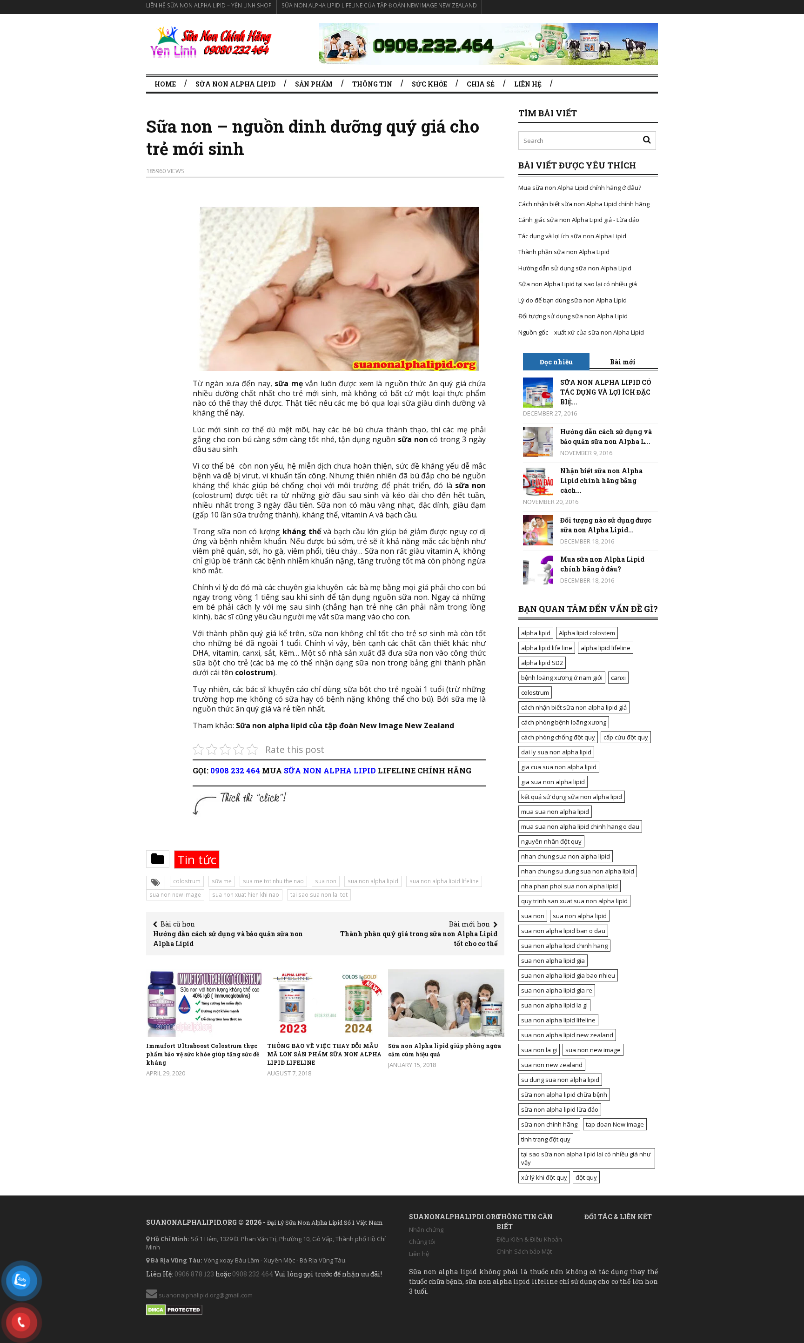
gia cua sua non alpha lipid (558, 767)
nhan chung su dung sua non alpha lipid (577, 871)
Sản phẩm (314, 84)
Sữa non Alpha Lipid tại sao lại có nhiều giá (577, 284)
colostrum (187, 881)
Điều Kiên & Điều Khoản (529, 1239)
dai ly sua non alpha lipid (556, 752)
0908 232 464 (235, 770)
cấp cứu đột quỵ (625, 737)
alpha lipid (535, 633)
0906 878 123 (194, 1273)
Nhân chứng (426, 1229)
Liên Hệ (528, 84)
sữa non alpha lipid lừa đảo (559, 1109)
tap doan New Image (615, 1124)
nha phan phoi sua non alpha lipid (569, 886)
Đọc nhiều (556, 361)
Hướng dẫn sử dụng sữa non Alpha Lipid (574, 268)
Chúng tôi (422, 1241)
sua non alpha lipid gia (553, 960)
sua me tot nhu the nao (273, 881)
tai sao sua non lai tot (319, 895)
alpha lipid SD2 (542, 662)
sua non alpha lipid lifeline (444, 881)
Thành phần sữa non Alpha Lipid (564, 252)
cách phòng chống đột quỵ (558, 737)
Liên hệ (419, 1253)
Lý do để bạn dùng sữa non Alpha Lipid (572, 300)
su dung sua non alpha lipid (560, 1079)
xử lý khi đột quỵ (544, 1177)
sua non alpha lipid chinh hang (564, 945)
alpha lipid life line (546, 648)
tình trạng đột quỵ (545, 1139)
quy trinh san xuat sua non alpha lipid (574, 901)
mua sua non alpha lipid (555, 811)
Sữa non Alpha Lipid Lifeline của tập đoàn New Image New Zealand (379, 5)
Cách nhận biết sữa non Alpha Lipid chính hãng (584, 204)
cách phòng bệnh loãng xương (563, 722)
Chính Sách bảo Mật (524, 1251)
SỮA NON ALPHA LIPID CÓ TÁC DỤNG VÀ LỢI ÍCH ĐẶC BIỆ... (605, 392)
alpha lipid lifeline (605, 648)
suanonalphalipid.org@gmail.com (205, 1295)
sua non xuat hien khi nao (245, 895)
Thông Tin (372, 84)
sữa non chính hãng (549, 1124)
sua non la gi (539, 1050)
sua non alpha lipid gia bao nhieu (568, 975)
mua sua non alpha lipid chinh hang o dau (580, 826)
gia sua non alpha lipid (553, 782)
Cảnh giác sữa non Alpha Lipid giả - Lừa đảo (578, 219)
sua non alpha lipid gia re (556, 990)
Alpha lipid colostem (587, 633)
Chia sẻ (481, 84)
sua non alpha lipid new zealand (567, 1035)
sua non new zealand (552, 1065)
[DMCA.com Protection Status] (174, 1308)
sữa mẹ (222, 881)
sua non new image (175, 895)
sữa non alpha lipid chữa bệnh (564, 1094)
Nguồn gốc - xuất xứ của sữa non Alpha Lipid (581, 332)
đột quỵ (586, 1177)
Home (165, 84)
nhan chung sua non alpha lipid (565, 856)
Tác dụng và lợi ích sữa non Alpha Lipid (572, 236)
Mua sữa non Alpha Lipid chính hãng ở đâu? (579, 187)
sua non (325, 881)
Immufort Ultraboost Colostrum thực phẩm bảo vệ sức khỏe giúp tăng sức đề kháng (202, 1054)
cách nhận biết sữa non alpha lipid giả (574, 707)
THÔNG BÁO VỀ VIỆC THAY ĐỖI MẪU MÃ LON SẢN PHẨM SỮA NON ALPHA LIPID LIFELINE (324, 1054)
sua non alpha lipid (373, 881)
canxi (618, 677)
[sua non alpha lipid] (210, 41)
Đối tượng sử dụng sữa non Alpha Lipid (573, 316)
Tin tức (196, 859)
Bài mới (623, 361)
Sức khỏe (429, 84)
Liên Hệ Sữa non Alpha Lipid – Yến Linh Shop (209, 5)
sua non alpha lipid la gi (554, 1005)
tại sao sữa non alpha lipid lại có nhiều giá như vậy (586, 1158)
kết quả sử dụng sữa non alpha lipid (571, 796)
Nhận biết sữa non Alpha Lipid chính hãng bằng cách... (601, 480)
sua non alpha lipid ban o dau (563, 931)
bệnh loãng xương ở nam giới (562, 677)
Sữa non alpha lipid (235, 84)
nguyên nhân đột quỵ (551, 841)
